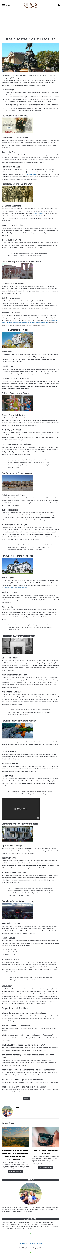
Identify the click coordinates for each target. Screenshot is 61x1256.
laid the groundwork (30, 174)
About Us (32, 1243)
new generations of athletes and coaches (14, 587)
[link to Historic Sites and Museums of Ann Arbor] (45, 1137)
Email (27, 1098)
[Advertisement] (30, 22)
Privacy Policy (23, 1243)
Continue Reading (15, 1171)
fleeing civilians (38, 213)
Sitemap (39, 1243)
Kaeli (18, 1107)
